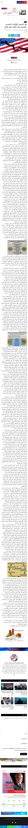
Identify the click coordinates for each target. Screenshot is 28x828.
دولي (21, 19)
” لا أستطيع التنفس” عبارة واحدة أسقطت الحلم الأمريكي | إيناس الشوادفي (7, 707)
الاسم (25, 733)
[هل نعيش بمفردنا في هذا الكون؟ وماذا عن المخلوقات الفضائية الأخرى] (7, 686)
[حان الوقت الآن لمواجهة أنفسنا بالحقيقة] (21, 700)
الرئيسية (24, 19)
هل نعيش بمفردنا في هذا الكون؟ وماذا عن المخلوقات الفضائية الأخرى (7, 692)
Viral (21, 819)
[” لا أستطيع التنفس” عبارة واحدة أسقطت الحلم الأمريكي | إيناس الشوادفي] (7, 700)
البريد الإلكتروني (24, 738)
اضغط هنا (12, 625)
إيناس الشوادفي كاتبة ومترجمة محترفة (18, 29)
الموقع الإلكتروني (24, 743)
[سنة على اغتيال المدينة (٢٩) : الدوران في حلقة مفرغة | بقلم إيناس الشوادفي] (21, 686)
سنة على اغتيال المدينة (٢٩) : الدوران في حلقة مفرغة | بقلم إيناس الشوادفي (21, 692)
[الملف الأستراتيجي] (22, 2)
